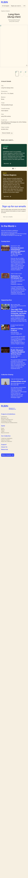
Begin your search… (16, 6)
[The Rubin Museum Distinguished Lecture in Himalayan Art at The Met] (5, 248)
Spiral (3, 426)
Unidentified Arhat (18, 381)
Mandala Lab (4, 418)
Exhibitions (4, 416)
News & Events (5, 433)
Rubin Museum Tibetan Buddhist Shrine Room (18, 352)
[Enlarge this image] (14, 46)
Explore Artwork (5, 11)
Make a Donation (6, 455)
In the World (7, 226)
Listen (2, 431)
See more (6, 163)
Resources (4, 449)
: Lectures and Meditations (19, 312)
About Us (4, 447)
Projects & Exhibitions (8, 414)
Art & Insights (5, 6)
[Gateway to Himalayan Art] (5, 275)
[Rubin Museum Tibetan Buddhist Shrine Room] (5, 350)
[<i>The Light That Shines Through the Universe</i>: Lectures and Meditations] (5, 307)
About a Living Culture (17, 330)
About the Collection (6, 441)
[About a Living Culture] (5, 327)
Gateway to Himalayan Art (16, 277)
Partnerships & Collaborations (9, 422)
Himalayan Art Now (6, 421)
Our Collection (5, 436)
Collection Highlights (6, 438)
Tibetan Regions (9, 175)
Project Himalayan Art (7, 419)
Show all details (6, 133)
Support (4, 444)
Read (2, 428)
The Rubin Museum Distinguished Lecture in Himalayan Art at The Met (18, 250)
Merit (5, 148)
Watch (3, 430)
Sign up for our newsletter (8, 233)
